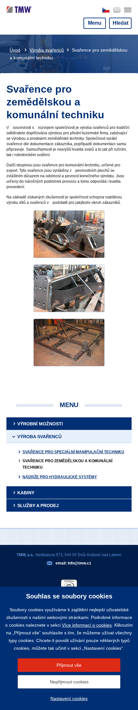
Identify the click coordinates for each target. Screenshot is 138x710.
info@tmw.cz (79, 563)
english (117, 10)
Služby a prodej (38, 505)
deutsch (128, 10)
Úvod (15, 50)
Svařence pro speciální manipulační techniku (73, 452)
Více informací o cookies (87, 625)
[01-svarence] (69, 234)
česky (106, 10)
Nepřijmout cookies (69, 681)
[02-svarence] (69, 288)
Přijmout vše (69, 665)
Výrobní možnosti (40, 423)
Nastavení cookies (69, 698)
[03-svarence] (69, 342)
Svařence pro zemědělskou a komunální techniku (67, 464)
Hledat (120, 23)
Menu (94, 23)
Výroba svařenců (47, 50)
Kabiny (25, 492)
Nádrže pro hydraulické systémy (59, 477)
